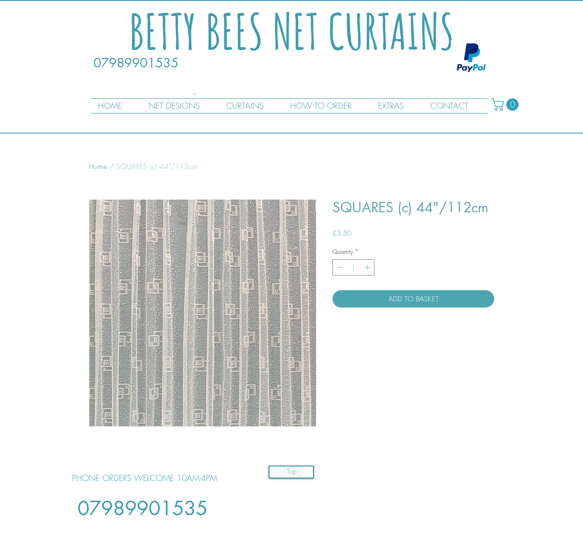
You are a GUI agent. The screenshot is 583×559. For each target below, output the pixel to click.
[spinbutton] (354, 267)
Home (98, 166)
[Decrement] (339, 267)
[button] (506, 104)
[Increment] (368, 267)
